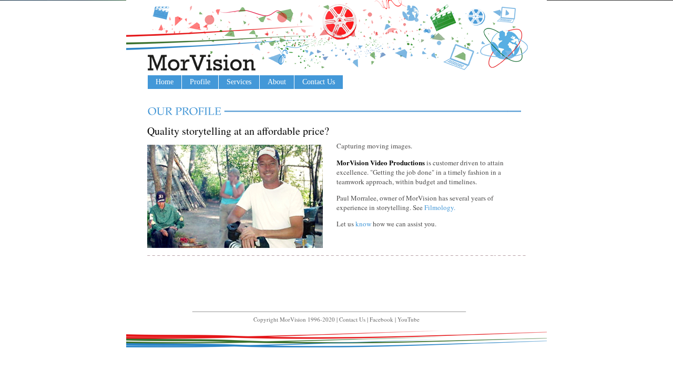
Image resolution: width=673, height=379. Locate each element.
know (363, 223)
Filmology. (439, 207)
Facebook (381, 319)
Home (165, 82)
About (277, 82)
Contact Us (318, 82)
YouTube (408, 319)
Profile (200, 82)
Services (239, 82)
